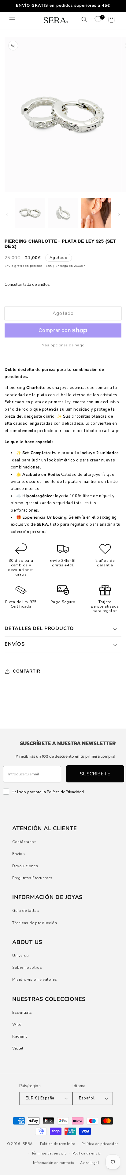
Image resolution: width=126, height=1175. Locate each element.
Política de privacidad (100, 1144)
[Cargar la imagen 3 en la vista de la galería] (96, 213)
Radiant (19, 1036)
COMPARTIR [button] (26, 671)
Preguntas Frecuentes (32, 877)
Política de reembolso (58, 1144)
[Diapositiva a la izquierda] (6, 214)
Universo (20, 955)
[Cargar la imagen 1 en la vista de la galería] (30, 213)
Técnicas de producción (34, 922)
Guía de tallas (25, 910)
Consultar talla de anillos (27, 284)
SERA (28, 1144)
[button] (12, 19)
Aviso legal (89, 1163)
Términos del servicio (49, 1153)
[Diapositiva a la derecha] (119, 214)
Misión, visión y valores (34, 979)
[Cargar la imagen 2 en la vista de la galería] (63, 213)
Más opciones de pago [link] (63, 345)
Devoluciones (25, 866)
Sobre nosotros (27, 967)
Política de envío (86, 1153)
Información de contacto (53, 1163)
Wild (16, 1024)
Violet (18, 1048)
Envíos (18, 853)
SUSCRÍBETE (95, 773)
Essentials (22, 1012)
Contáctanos (24, 841)
